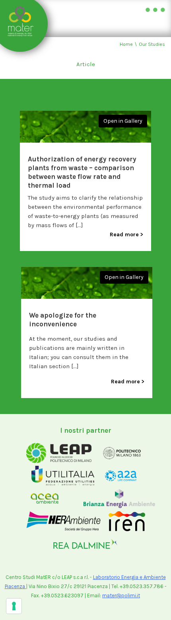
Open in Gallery (122, 121)
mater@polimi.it (121, 595)
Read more (124, 234)
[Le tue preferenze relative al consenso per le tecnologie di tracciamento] (13, 606)
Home (126, 44)
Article (85, 64)
